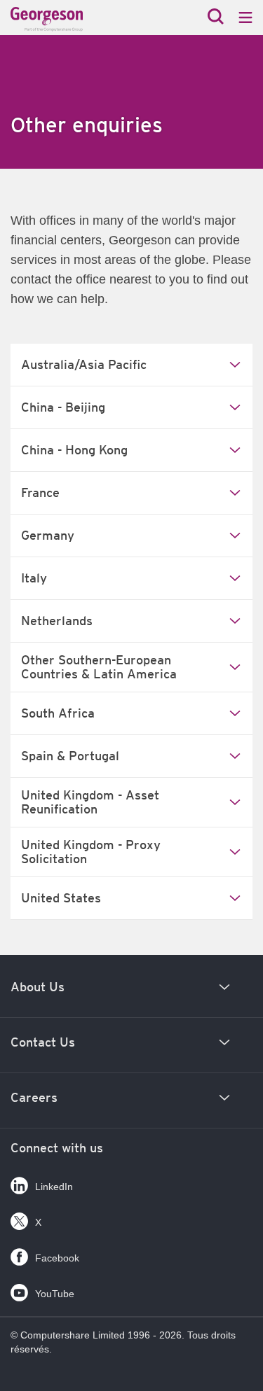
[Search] (215, 18)
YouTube (54, 1293)
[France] (74, 19)
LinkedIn (54, 1186)
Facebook (57, 1258)
